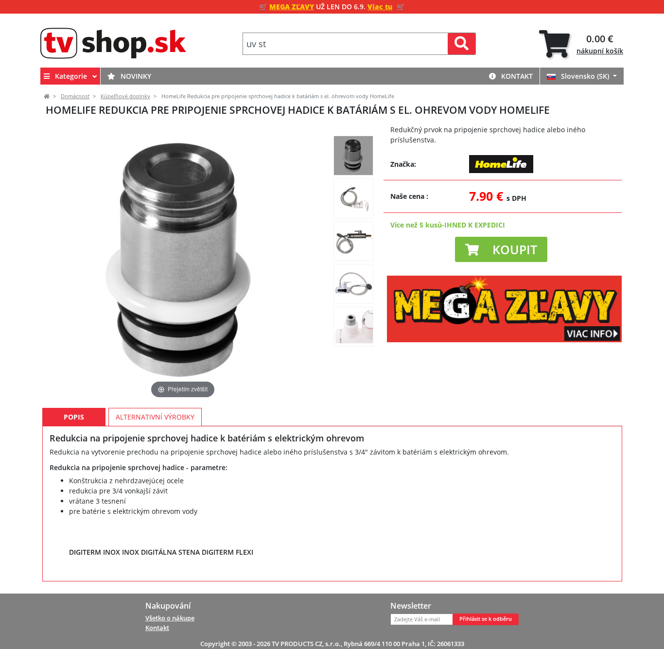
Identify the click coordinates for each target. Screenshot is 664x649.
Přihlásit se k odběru (485, 618)
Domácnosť (75, 96)
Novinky (135, 76)
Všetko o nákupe (169, 618)
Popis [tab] (74, 416)
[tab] (581, 44)
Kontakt (516, 76)
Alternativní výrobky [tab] (155, 416)
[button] (501, 249)
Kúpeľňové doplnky (125, 96)
